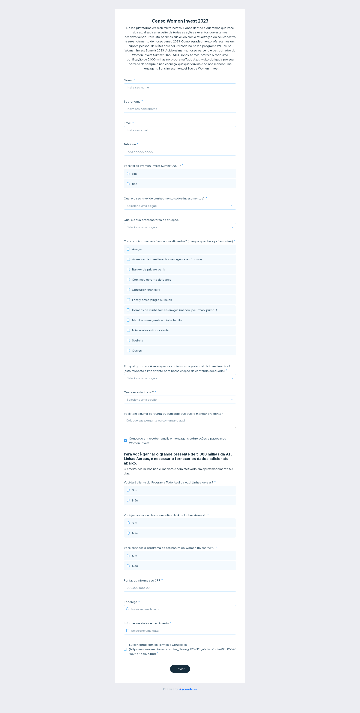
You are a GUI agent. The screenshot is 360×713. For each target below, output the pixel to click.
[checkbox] (180, 250)
